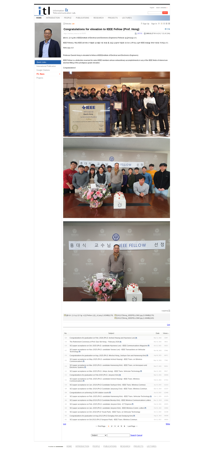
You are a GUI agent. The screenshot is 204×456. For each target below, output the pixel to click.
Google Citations (43, 70)
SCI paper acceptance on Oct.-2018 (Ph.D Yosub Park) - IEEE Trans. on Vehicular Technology (105, 412)
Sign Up (146, 24)
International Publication (46, 66)
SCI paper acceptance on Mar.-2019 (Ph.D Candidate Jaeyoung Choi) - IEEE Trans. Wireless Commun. (108, 389)
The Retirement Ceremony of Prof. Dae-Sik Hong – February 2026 (94, 342)
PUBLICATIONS (82, 18)
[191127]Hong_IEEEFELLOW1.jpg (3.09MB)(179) (135, 315)
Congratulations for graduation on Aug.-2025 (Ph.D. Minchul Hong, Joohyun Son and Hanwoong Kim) (108, 355)
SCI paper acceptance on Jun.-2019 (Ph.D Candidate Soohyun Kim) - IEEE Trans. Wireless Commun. (108, 385)
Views (165, 333)
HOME (39, 18)
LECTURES (127, 18)
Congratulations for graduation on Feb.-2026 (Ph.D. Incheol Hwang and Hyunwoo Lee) (102, 338)
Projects (39, 78)
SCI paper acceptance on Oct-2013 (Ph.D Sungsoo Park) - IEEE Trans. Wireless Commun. (104, 420)
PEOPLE (67, 18)
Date (157, 333)
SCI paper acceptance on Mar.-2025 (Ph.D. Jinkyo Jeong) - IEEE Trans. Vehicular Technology (105, 371)
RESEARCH (99, 18)
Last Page (131, 426)
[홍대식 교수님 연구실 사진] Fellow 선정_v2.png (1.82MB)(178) (89, 315)
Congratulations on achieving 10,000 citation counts (89, 392)
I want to (165, 311)
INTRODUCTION (53, 18)
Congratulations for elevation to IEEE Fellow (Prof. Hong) (101, 29)
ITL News (40, 74)
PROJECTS (113, 18)
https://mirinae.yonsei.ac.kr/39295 (75, 33)
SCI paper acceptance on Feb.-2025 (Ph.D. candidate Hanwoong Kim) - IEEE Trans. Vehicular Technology (110, 396)
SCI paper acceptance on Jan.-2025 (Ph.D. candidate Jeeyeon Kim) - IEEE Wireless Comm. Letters (107, 408)
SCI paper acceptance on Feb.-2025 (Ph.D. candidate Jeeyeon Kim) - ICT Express (100, 404)
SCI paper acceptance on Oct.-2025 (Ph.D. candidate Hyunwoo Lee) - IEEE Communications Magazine (108, 346)
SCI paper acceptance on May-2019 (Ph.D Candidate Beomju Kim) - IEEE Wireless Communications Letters (110, 400)
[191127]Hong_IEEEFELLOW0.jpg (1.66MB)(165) (135, 318)
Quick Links (41, 62)
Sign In (154, 24)
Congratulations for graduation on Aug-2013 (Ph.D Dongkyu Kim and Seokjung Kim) (101, 416)
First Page (101, 426)
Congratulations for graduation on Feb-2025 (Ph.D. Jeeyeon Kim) (94, 375)
